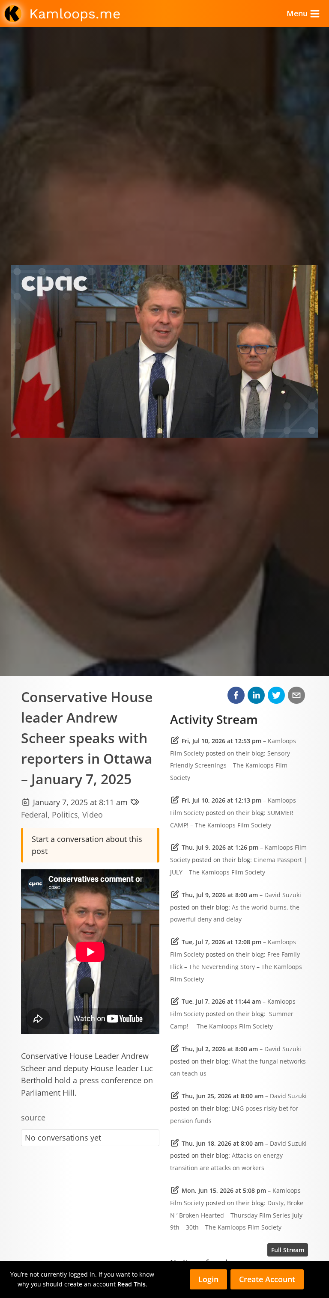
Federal (34, 814)
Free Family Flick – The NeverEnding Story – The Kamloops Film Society (236, 966)
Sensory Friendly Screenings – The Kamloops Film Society (230, 765)
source (33, 1117)
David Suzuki (282, 895)
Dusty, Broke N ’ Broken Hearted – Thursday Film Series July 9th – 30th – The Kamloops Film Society (236, 1215)
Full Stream (287, 1250)
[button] (236, 695)
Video (92, 814)
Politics (65, 814)
